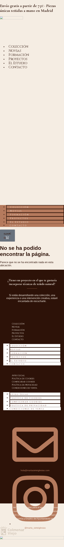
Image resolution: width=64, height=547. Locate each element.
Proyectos (19, 218)
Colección (19, 207)
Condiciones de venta (24, 387)
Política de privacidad (24, 384)
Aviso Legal (18, 375)
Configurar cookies (23, 381)
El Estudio (19, 222)
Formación (19, 214)
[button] (32, 137)
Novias (16, 210)
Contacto (18, 67)
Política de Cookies (23, 378)
